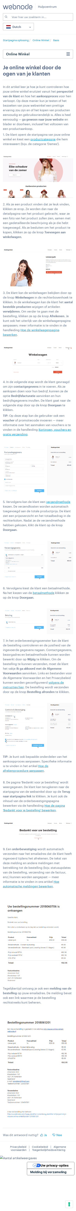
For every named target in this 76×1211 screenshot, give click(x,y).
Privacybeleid (18, 1146)
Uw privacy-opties (55, 1165)
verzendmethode (58, 501)
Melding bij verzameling (48, 1172)
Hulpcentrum (47, 6)
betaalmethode (43, 593)
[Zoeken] (6, 17)
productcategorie (43, 139)
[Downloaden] (31, 623)
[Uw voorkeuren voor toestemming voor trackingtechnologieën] (69, 1204)
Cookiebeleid (40, 1146)
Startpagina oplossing (16, 40)
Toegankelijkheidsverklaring (48, 1149)
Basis (56, 40)
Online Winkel (41, 40)
